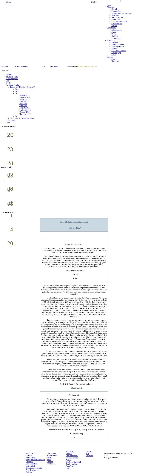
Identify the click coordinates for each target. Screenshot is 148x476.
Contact (89, 452)
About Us (29, 453)
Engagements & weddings (35, 460)
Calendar (29, 455)
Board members (31, 464)
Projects (29, 472)
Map (87, 454)
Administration (52, 455)
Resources (69, 452)
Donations (29, 462)
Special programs (72, 458)
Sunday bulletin (71, 464)
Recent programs (72, 456)
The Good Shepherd (73, 462)
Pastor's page (70, 466)
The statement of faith (34, 468)
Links (68, 468)
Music (49, 458)
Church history (31, 470)
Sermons (69, 454)
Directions (89, 456)
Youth (49, 460)
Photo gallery (30, 458)
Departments (51, 453)
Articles (68, 460)
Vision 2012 (30, 466)
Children (50, 462)
